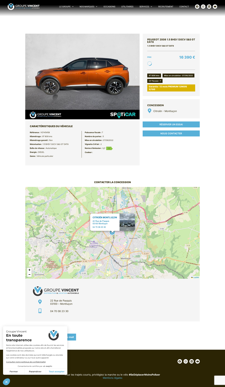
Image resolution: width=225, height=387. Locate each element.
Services (144, 6)
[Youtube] (215, 6)
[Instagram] (203, 6)
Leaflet (196, 277)
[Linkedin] (209, 6)
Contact (184, 6)
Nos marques (87, 6)
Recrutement (165, 6)
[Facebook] (197, 6)
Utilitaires (127, 6)
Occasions (109, 6)
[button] (29, 77)
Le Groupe (65, 6)
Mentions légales (112, 377)
